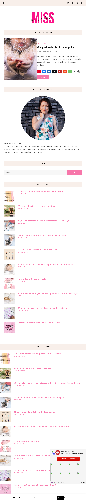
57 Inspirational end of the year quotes (55, 47)
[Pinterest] (72, 3)
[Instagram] (76, 3)
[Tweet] (54, 71)
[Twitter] (67, 3)
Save (40, 71)
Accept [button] (60, 498)
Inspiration (42, 43)
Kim (40, 51)
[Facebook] (63, 3)
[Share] (44, 71)
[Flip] (60, 71)
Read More (43, 77)
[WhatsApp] (70, 71)
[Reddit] (65, 71)
